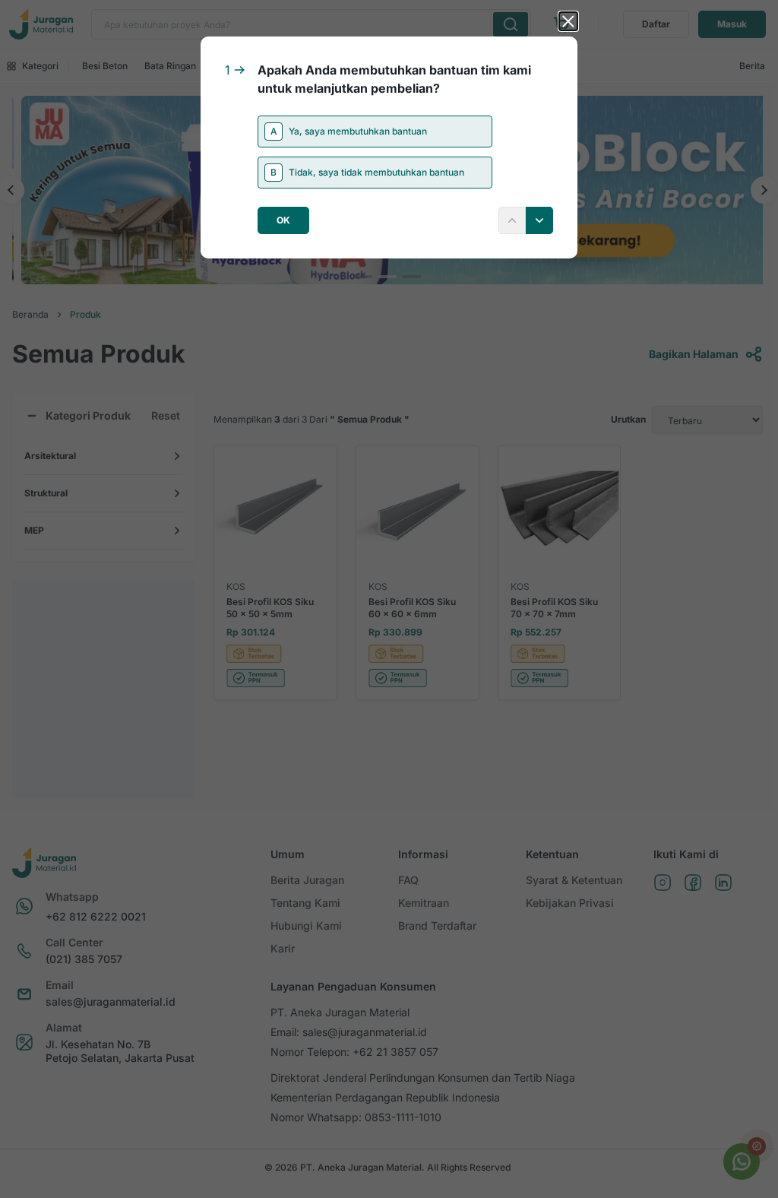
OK (283, 220)
